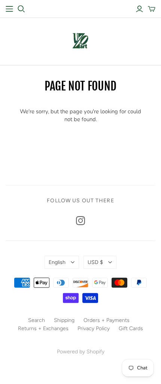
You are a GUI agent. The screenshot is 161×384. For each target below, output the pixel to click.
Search (36, 320)
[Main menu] (9, 9)
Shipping (64, 320)
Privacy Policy (94, 328)
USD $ (95, 262)
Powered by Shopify (80, 351)
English (57, 262)
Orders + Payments (106, 320)
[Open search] (21, 9)
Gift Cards (131, 328)
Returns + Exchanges (43, 328)
